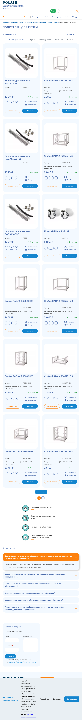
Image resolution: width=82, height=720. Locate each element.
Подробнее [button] (44, 699)
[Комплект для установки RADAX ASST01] (21, 138)
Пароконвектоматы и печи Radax (16, 17)
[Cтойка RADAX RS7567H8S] (60, 434)
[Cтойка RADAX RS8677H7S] (60, 138)
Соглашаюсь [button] (72, 699)
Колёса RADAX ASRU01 (56, 231)
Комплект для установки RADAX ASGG (17, 233)
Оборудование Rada (40, 17)
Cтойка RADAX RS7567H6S (19, 451)
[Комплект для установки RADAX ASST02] (21, 63)
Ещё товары (41, 492)
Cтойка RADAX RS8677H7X (58, 301)
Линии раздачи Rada (60, 17)
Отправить (10, 656)
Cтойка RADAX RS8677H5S (58, 376)
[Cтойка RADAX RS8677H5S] (60, 359)
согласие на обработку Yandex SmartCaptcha (22, 662)
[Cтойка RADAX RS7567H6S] (21, 434)
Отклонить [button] (57, 699)
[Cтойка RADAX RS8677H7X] (60, 283)
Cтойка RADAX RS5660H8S (19, 376)
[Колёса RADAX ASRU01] (60, 214)
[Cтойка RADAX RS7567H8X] (60, 63)
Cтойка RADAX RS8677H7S (58, 156)
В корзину (30, 111)
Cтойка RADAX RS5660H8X (19, 301)
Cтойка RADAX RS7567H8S (58, 451)
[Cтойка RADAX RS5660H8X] (21, 283)
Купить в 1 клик (13, 111)
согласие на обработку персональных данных (21, 661)
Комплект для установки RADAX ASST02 (17, 82)
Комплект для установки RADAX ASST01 (17, 157)
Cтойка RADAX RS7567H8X (58, 80)
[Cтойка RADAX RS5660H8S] (21, 359)
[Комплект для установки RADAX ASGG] (21, 214)
